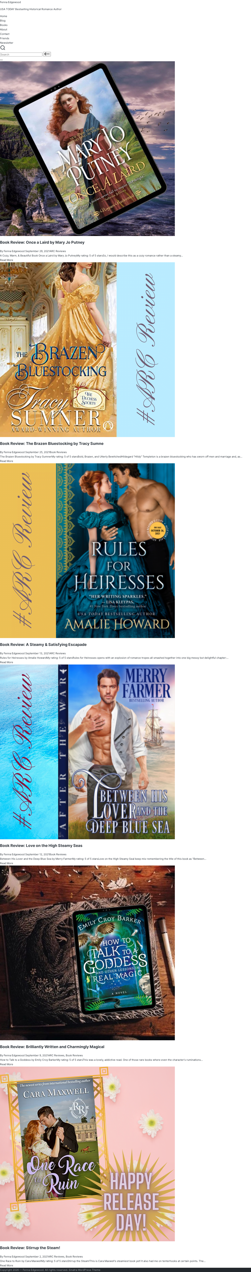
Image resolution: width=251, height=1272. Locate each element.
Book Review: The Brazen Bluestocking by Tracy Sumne (51, 443)
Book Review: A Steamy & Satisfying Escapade (43, 644)
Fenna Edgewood (10, 2)
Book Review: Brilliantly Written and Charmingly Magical (52, 1046)
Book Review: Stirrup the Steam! (30, 1247)
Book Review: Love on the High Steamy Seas (41, 845)
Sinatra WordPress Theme (84, 1269)
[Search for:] (21, 54)
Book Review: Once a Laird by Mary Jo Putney (42, 242)
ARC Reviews (58, 251)
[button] (47, 54)
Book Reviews (58, 452)
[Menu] (1, 59)
